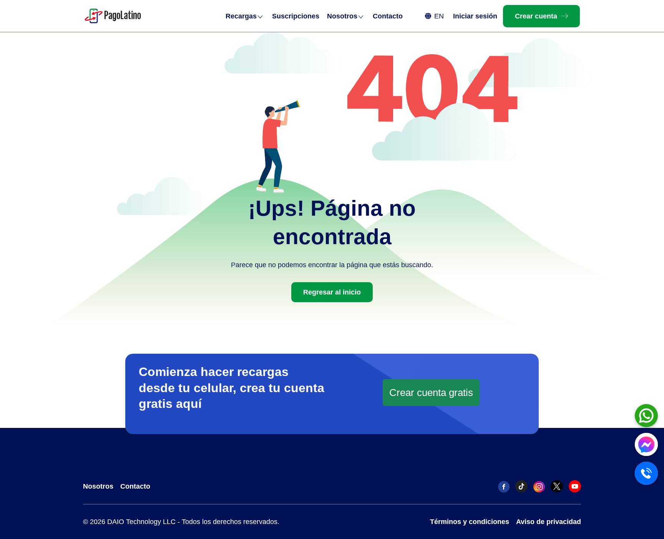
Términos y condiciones (469, 522)
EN (439, 16)
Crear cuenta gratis (431, 392)
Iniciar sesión (475, 16)
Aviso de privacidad (548, 522)
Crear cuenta (536, 16)
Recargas (241, 16)
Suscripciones (295, 16)
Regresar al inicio (332, 292)
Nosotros (342, 16)
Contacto (388, 16)
